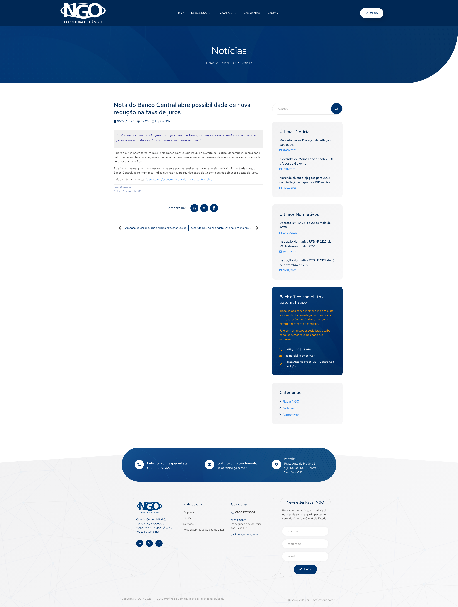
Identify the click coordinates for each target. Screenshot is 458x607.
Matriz (289, 458)
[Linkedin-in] (139, 543)
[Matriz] (276, 464)
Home (180, 13)
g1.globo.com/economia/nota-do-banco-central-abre (178, 179)
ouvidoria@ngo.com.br (244, 534)
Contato (273, 13)
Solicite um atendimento (237, 463)
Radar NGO (225, 13)
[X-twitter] (149, 543)
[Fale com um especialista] (139, 464)
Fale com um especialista (167, 463)
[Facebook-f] (158, 543)
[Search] (336, 108)
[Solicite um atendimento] (209, 464)
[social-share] (194, 208)
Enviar (308, 569)
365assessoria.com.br (323, 600)
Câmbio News (252, 13)
